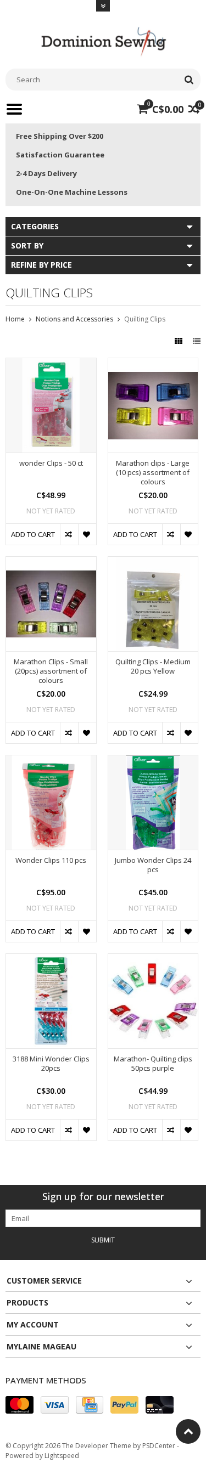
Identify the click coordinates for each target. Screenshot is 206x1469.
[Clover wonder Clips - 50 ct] (51, 364)
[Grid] (180, 341)
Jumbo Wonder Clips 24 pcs (153, 865)
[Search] (189, 80)
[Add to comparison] (69, 534)
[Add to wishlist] (87, 534)
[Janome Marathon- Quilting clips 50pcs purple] (153, 959)
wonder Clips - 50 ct (51, 463)
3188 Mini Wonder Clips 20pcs (51, 1063)
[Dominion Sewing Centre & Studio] (103, 40)
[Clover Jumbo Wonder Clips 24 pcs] (153, 761)
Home (15, 319)
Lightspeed (61, 1455)
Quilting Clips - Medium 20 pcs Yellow (153, 666)
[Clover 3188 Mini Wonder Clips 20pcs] (51, 959)
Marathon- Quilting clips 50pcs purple (153, 1063)
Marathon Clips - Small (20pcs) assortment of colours (51, 671)
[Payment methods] (19, 1405)
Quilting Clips (144, 319)
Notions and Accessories (74, 319)
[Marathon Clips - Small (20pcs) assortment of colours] (51, 562)
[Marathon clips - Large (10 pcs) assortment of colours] (153, 364)
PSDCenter (158, 1445)
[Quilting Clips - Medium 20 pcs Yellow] (153, 562)
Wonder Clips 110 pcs (50, 860)
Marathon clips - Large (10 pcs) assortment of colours (153, 473)
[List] (197, 341)
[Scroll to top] (188, 1431)
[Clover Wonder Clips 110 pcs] (51, 761)
